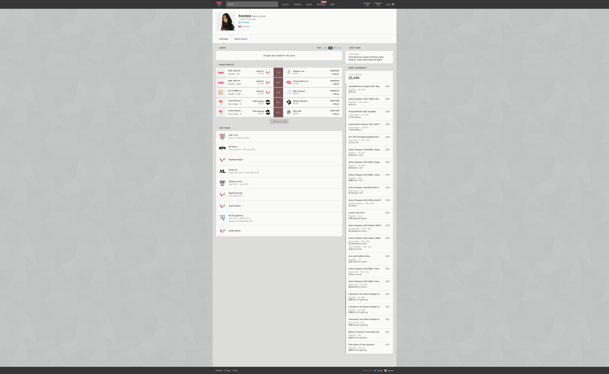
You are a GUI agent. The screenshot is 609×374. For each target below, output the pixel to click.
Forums (285, 4)
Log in (389, 4)
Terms (235, 370)
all (340, 48)
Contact (219, 370)
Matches (297, 4)
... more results (279, 121)
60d (330, 48)
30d (325, 48)
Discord (390, 371)
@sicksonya (244, 22)
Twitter (380, 371)
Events (309, 4)
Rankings (321, 3)
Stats (332, 4)
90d (335, 48)
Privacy (227, 370)
